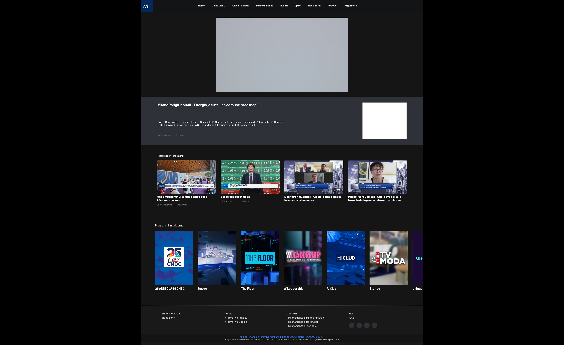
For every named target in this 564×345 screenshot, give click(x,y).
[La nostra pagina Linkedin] (367, 325)
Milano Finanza (264, 6)
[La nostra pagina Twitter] (359, 325)
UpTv (298, 6)
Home (201, 6)
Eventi (284, 6)
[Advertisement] (384, 121)
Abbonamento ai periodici (302, 325)
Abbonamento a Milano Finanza (305, 317)
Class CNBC (218, 6)
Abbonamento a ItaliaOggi (302, 321)
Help (352, 313)
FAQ (351, 317)
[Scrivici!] (374, 325)
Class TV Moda (240, 6)
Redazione (168, 317)
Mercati (182, 204)
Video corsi (314, 6)
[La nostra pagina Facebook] (351, 325)
